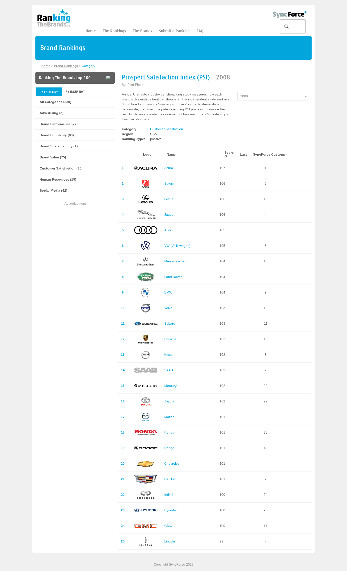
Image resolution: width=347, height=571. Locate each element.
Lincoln (169, 541)
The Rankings (114, 31)
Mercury (170, 386)
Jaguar (169, 214)
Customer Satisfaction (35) (61, 168)
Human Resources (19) (58, 179)
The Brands (142, 31)
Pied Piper (135, 85)
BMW (168, 292)
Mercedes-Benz (176, 261)
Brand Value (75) (53, 157)
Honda (169, 432)
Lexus (168, 199)
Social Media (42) (53, 190)
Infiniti (168, 495)
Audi (167, 230)
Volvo (168, 308)
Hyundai (170, 510)
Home (91, 31)
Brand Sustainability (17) (60, 146)
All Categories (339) (55, 102)
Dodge (169, 448)
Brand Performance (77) (59, 124)
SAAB (168, 370)
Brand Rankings (66, 66)
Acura (168, 168)
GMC (168, 526)
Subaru (169, 323)
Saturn (169, 183)
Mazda (169, 417)
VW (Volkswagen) (177, 246)
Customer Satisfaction (166, 129)
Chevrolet (171, 463)
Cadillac (170, 479)
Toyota (169, 401)
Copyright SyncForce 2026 (174, 564)
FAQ (200, 31)
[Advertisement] (75, 239)
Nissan (169, 354)
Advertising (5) (51, 113)
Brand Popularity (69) (57, 135)
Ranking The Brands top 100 (65, 77)
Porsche (170, 339)
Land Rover (173, 277)
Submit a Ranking (174, 31)
